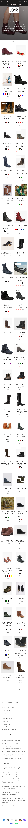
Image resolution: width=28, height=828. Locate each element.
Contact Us (5, 713)
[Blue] (3, 94)
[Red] (18, 65)
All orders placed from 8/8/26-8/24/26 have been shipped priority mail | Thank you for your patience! (14, 3)
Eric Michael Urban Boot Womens (20, 386)
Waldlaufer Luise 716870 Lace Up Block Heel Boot (20, 359)
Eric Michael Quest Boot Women (20, 200)
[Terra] (3, 576)
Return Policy (5, 721)
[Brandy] (5, 67)
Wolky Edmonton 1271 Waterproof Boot (7, 200)
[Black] (7, 67)
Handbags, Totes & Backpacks (10, 738)
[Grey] (22, 122)
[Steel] (19, 229)
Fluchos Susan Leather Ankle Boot (7, 145)
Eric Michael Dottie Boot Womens (20, 436)
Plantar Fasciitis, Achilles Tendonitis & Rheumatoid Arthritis (12, 755)
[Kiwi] (11, 67)
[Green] (21, 177)
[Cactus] (5, 576)
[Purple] (9, 67)
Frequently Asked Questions (10, 705)
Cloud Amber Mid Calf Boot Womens (21, 279)
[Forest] (4, 629)
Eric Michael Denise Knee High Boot (7, 463)
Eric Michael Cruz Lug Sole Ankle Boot (21, 463)
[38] (21, 572)
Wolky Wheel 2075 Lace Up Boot (7, 490)
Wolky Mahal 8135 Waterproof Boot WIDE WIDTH (21, 568)
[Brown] (6, 122)
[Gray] (18, 363)
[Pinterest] (13, 805)
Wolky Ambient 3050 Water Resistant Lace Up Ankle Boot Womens (7, 570)
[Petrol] (8, 629)
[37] (19, 283)
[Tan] (20, 65)
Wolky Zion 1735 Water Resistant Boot (21, 542)
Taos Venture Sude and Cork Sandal (21, 61)
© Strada (14, 811)
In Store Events (6, 710)
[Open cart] (26, 10)
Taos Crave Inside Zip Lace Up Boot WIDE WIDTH (7, 227)
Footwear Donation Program (10, 729)
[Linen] (9, 94)
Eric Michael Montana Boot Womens (7, 409)
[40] (19, 545)
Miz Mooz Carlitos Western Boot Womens (7, 90)
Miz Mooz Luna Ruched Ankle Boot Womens (20, 118)
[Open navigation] (2, 10)
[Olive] (19, 149)
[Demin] (24, 122)
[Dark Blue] (21, 229)
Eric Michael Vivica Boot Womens (7, 386)
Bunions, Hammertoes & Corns (10, 743)
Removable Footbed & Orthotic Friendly (13, 758)
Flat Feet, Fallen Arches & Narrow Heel (12, 748)
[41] (7, 413)
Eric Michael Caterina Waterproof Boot (21, 305)
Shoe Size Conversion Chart (10, 702)
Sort (13, 41)
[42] (21, 283)
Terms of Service (6, 727)
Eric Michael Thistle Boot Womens (7, 118)
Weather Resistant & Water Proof (11, 740)
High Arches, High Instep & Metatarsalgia (13, 751)
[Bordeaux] (3, 67)
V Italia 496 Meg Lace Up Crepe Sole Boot (7, 677)
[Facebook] (2, 805)
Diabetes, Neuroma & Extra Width (11, 746)
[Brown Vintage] (7, 231)
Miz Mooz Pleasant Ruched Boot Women (7, 359)
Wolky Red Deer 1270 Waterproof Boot (7, 513)
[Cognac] (10, 629)
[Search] (23, 10)
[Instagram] (9, 805)
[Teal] (23, 229)
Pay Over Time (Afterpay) (9, 707)
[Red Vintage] (9, 231)
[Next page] (19, 689)
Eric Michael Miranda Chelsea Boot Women (21, 145)
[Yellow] (11, 576)
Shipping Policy (6, 724)
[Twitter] (6, 805)
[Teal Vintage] (21, 231)
